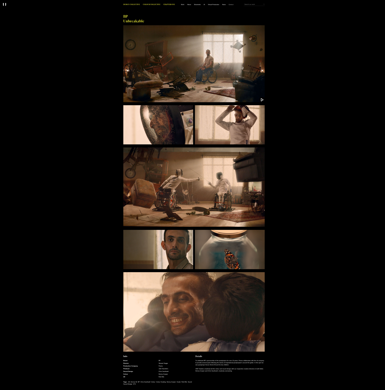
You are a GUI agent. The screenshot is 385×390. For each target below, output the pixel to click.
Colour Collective (151, 4)
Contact (231, 4)
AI (204, 4)
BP (139, 382)
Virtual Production (213, 4)
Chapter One (169, 4)
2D (129, 382)
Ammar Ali (134, 382)
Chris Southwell (145, 382)
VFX (134, 384)
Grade (179, 382)
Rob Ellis (184, 382)
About (189, 4)
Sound (190, 382)
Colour (153, 382)
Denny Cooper (171, 382)
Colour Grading (161, 382)
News (224, 4)
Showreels (197, 4)
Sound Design (127, 384)
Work (182, 4)
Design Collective (131, 4)
